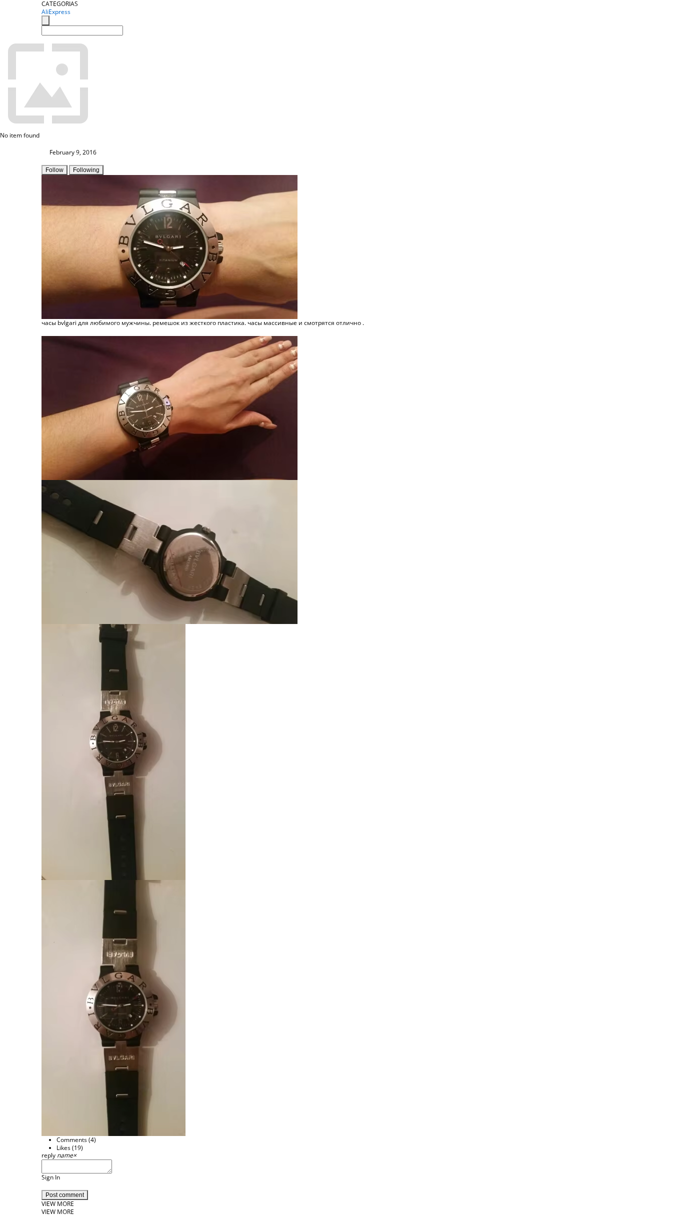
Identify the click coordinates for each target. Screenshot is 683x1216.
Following (86, 170)
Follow (55, 170)
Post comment (65, 1195)
